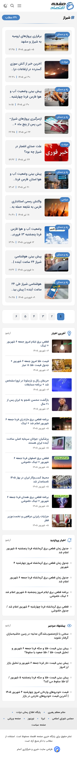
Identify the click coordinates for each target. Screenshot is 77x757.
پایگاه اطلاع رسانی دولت (28, 712)
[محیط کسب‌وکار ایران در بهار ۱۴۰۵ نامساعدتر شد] (62, 482)
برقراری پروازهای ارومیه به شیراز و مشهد (26, 39)
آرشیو (8, 333)
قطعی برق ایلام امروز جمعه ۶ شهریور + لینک (28, 344)
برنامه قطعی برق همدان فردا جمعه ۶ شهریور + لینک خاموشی (28, 499)
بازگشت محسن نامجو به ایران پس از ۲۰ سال (28, 402)
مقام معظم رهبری (56, 712)
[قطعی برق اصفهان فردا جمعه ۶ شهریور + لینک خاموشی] (62, 462)
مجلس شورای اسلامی (62, 718)
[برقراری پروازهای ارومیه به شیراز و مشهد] (56, 42)
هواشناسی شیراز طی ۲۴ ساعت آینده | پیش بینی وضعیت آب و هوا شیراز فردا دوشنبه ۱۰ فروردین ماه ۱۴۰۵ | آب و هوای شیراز (26, 287)
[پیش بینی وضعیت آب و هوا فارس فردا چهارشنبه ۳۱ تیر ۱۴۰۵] (56, 97)
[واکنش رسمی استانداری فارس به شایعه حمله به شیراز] (56, 207)
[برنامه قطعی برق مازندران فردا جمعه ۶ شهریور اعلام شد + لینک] (62, 423)
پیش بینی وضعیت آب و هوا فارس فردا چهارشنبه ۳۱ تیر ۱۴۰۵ (25, 94)
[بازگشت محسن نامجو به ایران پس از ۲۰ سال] (62, 404)
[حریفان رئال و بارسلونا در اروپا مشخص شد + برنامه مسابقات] (62, 384)
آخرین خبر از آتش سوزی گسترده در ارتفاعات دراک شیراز (25, 66)
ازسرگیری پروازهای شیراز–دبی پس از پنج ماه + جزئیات (25, 121)
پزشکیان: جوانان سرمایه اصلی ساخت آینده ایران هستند (28, 441)
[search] (12, 6)
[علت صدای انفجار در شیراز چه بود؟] (56, 152)
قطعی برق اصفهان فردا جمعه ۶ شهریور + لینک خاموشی (31, 460)
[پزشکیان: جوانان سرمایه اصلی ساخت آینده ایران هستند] (62, 443)
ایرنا (43, 718)
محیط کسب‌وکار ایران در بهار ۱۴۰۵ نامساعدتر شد (29, 480)
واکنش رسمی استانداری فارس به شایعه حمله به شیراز (26, 204)
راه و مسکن (62, 34)
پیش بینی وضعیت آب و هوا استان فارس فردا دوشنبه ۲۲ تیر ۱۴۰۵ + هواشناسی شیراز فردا (25, 176)
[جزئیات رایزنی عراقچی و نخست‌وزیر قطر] (62, 520)
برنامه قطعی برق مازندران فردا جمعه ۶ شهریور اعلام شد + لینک (27, 421)
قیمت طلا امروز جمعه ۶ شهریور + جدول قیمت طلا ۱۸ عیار (30, 363)
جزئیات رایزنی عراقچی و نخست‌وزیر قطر (28, 518)
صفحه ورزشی (14, 718)
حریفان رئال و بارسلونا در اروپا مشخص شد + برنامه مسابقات (27, 383)
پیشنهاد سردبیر (56, 626)
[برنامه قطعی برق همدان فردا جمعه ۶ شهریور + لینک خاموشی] (62, 501)
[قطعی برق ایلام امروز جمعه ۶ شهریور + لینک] (62, 346)
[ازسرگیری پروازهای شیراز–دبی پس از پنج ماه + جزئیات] (56, 125)
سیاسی (64, 199)
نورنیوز (31, 718)
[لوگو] (62, 6)
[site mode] (5, 5)
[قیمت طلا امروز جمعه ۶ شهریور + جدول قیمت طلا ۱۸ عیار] (62, 365)
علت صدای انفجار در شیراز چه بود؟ (28, 149)
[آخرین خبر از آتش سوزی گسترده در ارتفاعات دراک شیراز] (56, 70)
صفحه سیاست (38, 725)
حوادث (64, 62)
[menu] (19, 5)
